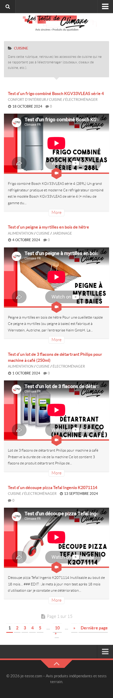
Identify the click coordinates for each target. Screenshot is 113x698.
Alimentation (20, 233)
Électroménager (81, 100)
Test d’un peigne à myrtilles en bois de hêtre (48, 227)
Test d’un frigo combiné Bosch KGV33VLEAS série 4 (56, 93)
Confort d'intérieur (27, 100)
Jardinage (62, 233)
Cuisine (55, 100)
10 (57, 627)
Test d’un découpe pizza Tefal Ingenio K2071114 (52, 487)
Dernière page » (81, 630)
